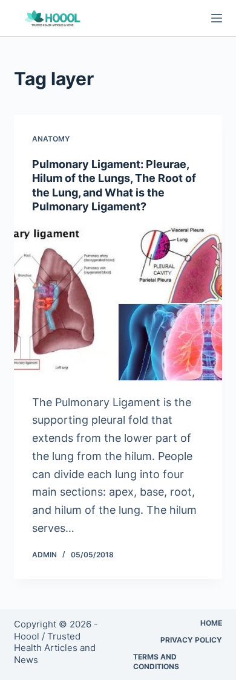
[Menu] (216, 18)
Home (211, 622)
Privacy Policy (191, 639)
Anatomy (51, 138)
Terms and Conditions (156, 661)
